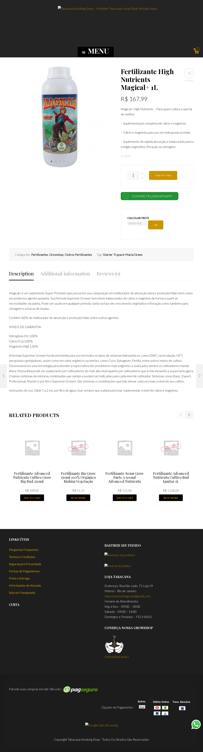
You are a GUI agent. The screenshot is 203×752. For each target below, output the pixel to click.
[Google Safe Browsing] (101, 725)
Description (21, 273)
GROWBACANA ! (116, 657)
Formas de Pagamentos (24, 571)
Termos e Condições (22, 557)
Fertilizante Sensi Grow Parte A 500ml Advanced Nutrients (124, 477)
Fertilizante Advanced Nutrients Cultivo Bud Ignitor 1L (171, 477)
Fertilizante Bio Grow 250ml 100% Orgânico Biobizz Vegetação (78, 477)
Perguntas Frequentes (23, 549)
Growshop (56, 254)
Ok (155, 224)
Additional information (65, 273)
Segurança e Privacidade (25, 564)
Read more (78, 497)
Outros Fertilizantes (78, 254)
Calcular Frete (138, 218)
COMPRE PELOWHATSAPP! (152, 196)
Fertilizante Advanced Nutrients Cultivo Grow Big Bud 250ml (32, 477)
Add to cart (163, 175)
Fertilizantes (39, 254)
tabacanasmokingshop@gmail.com (127, 596)
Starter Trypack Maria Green (123, 254)
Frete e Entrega (19, 578)
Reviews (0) (108, 273)
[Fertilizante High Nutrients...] (3, 376)
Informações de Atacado (25, 585)
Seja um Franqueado (22, 592)
